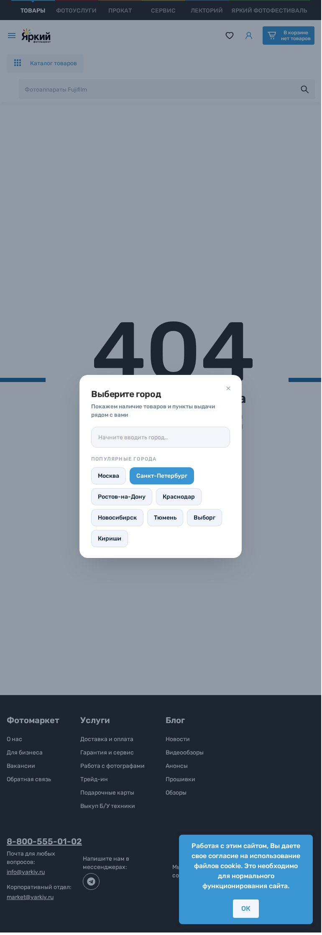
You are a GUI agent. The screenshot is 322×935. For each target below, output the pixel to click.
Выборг (204, 517)
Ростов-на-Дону (122, 496)
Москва (108, 475)
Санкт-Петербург (161, 475)
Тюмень (165, 517)
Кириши (109, 538)
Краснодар (179, 496)
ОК (245, 908)
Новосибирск (117, 517)
